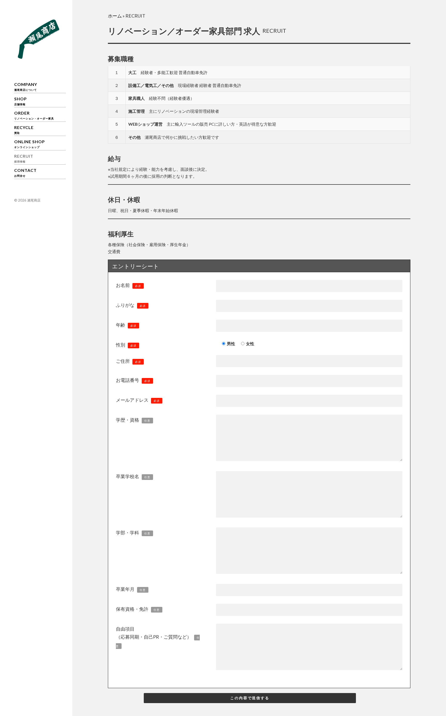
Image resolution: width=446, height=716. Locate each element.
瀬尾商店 (34, 200)
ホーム (115, 16)
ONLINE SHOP (29, 144)
